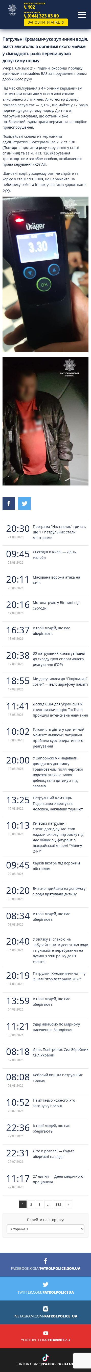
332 (58, 1204)
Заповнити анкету (46, 22)
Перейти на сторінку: (45, 1219)
